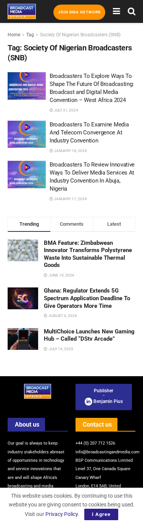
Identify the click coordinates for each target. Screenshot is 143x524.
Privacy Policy (61, 514)
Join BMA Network (79, 12)
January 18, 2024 (70, 151)
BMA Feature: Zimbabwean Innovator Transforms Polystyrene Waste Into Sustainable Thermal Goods (88, 254)
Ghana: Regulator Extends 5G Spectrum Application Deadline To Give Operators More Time (87, 298)
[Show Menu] (116, 11)
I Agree (101, 514)
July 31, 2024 (65, 110)
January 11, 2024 (70, 199)
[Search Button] (131, 11)
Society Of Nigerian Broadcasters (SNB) (80, 34)
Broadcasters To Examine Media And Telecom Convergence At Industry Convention (89, 132)
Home (14, 34)
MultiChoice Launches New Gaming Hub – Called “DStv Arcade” (89, 335)
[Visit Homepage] (22, 11)
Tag (30, 34)
